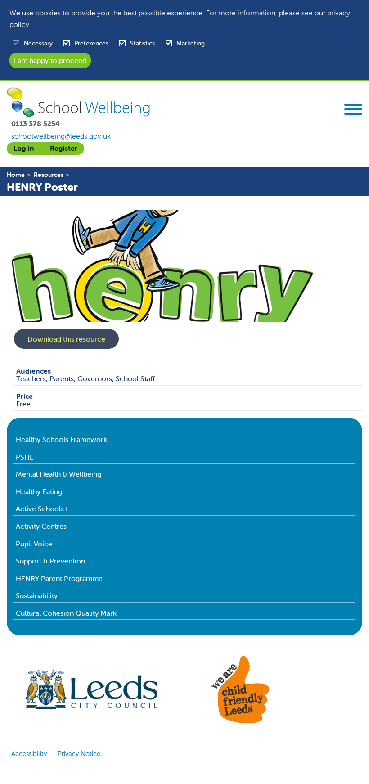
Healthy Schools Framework (61, 439)
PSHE (25, 456)
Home (16, 175)
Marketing (190, 43)
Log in (24, 148)
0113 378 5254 (35, 123)
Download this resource (66, 338)
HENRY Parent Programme (59, 578)
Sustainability (37, 595)
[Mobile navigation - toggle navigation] (353, 110)
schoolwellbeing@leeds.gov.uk (61, 135)
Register (63, 148)
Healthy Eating (39, 491)
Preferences (91, 43)
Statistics (142, 43)
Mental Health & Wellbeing (58, 473)
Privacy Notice (79, 753)
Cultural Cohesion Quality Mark (66, 612)
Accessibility (29, 753)
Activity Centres (41, 526)
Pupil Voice (34, 543)
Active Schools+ (42, 508)
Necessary (38, 43)
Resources (48, 175)
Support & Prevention (50, 560)
